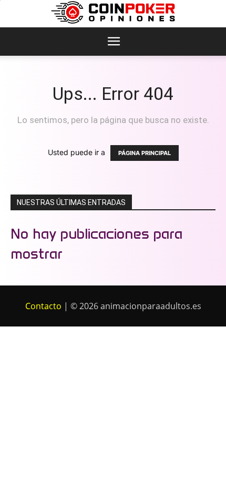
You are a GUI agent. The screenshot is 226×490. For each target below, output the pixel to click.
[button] (113, 41)
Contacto (43, 306)
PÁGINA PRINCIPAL (144, 153)
